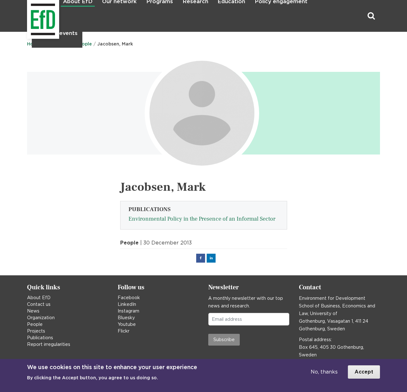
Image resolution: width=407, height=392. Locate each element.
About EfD (39, 297)
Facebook (129, 297)
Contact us (39, 304)
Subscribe (224, 339)
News (33, 310)
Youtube (127, 324)
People (35, 324)
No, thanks (324, 372)
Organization (41, 317)
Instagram (128, 310)
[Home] (28, 16)
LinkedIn (127, 304)
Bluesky (126, 317)
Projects (36, 331)
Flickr (123, 331)
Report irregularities (48, 344)
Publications (40, 337)
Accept (364, 372)
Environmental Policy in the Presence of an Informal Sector (201, 219)
